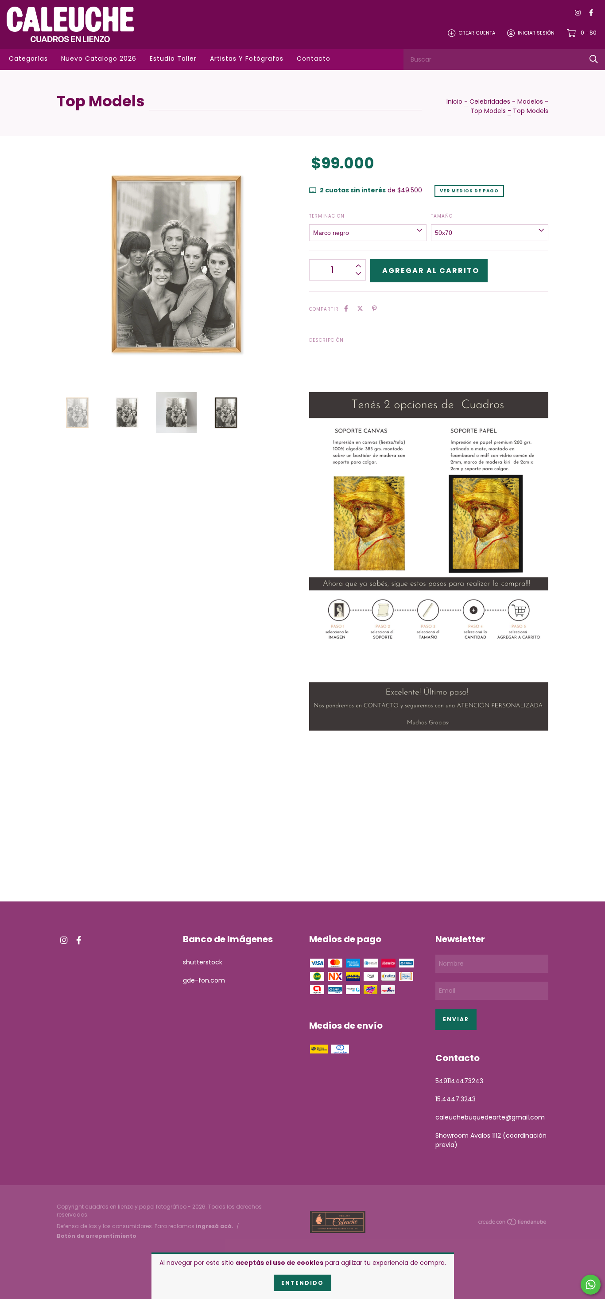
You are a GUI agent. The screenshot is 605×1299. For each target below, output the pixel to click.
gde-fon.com (204, 980)
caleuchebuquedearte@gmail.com (490, 1117)
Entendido (302, 1283)
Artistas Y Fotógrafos (246, 58)
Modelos (530, 101)
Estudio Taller (173, 58)
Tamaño (442, 216)
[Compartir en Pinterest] (374, 308)
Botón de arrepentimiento (96, 1236)
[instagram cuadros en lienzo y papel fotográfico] (577, 13)
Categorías (28, 58)
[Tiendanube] (512, 1223)
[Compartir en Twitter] (360, 308)
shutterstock (202, 962)
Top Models (488, 110)
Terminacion (327, 216)
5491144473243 (459, 1081)
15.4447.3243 (455, 1099)
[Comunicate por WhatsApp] (591, 1285)
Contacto (313, 58)
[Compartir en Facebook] (346, 308)
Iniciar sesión (536, 32)
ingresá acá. (214, 1226)
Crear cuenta (476, 32)
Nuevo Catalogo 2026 (98, 58)
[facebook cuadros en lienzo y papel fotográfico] (591, 13)
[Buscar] (593, 59)
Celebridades (489, 101)
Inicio (454, 101)
